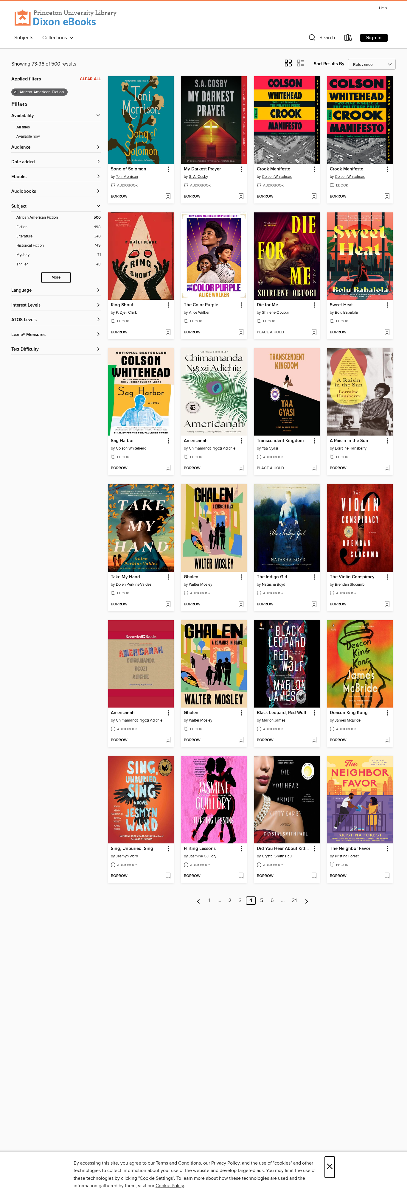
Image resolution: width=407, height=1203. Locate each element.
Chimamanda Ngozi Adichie (212, 448)
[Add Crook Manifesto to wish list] (314, 196)
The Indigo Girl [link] (272, 577)
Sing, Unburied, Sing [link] (132, 848)
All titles (23, 127)
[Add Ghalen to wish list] (241, 604)
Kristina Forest (347, 856)
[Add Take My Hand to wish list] (168, 604)
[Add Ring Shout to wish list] (168, 332)
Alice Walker (199, 312)
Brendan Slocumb (349, 584)
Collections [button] (55, 38)
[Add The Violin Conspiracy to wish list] (387, 604)
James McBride (348, 720)
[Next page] (307, 900)
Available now (28, 136)
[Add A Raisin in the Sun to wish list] (387, 468)
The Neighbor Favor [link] (350, 848)
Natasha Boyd (273, 584)
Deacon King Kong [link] (349, 713)
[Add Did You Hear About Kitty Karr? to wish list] (314, 876)
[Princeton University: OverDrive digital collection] (66, 18)
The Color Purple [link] (201, 305)
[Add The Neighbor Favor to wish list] (387, 876)
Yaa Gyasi (270, 448)
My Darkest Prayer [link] (202, 169)
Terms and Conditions (178, 1163)
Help (383, 8)
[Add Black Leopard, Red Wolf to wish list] (314, 740)
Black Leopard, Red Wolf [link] (281, 713)
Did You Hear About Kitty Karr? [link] (284, 848)
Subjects (23, 38)
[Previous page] (198, 900)
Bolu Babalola (346, 312)
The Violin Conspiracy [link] (352, 577)
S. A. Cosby (198, 176)
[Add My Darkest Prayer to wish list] (241, 196)
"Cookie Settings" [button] (156, 1178)
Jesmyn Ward (127, 856)
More (56, 277)
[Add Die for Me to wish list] (314, 332)
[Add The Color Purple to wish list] (241, 332)
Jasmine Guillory (202, 856)
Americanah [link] (196, 441)
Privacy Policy (225, 1163)
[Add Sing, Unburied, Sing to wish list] (168, 876)
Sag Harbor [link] (122, 441)
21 (294, 900)
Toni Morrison (127, 176)
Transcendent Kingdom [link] (280, 441)
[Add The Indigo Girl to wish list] (314, 604)
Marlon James (273, 720)
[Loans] (348, 39)
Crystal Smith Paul (277, 856)
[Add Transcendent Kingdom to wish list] (314, 468)
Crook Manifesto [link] (274, 169)
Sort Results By (329, 64)
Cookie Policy (170, 1186)
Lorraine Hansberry (350, 448)
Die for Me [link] (267, 305)
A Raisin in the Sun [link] (349, 441)
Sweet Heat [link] (341, 305)
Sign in (374, 38)
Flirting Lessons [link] (200, 848)
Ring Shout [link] (122, 305)
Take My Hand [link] (125, 577)
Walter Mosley (200, 584)
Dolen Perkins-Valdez (133, 584)
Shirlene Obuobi (275, 312)
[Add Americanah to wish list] (241, 468)
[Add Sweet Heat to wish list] (387, 332)
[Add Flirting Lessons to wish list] (241, 876)
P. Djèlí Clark (126, 312)
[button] (321, 39)
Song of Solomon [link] (128, 169)
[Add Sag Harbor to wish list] (168, 468)
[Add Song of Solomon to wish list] (168, 196)
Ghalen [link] (191, 577)
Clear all (90, 79)
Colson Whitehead (277, 176)
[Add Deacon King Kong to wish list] (387, 740)
